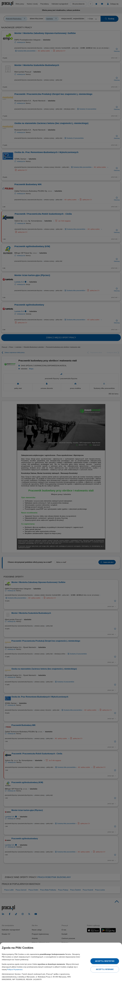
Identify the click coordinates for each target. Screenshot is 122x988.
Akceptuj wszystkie (104, 961)
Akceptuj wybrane (105, 969)
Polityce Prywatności (15, 969)
